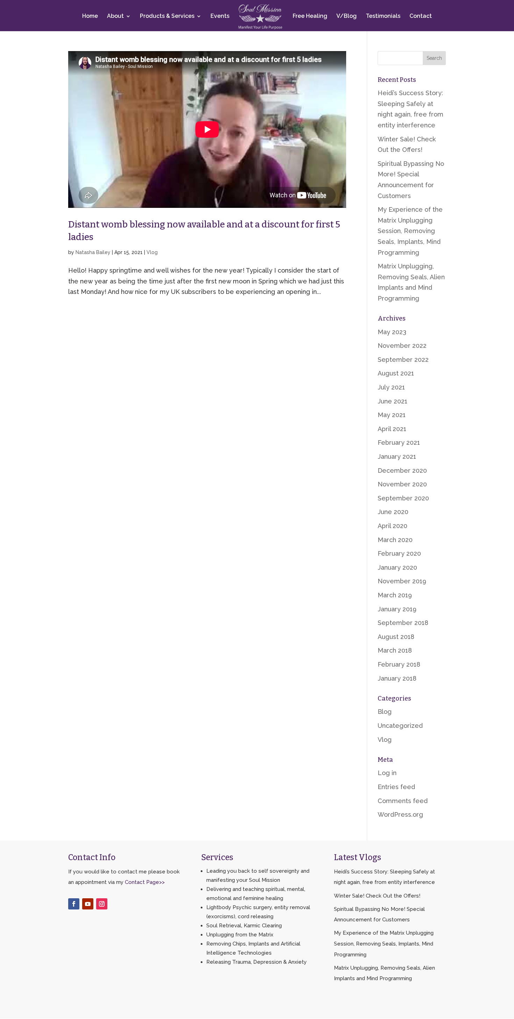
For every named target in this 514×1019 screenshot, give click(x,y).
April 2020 (392, 525)
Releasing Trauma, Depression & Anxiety (256, 962)
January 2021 (397, 456)
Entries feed (396, 786)
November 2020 (402, 484)
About (115, 16)
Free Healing (310, 16)
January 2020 (397, 567)
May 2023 (392, 332)
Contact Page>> (145, 882)
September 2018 (403, 622)
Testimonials (383, 16)
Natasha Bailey (93, 252)
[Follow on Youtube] (87, 903)
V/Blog (346, 16)
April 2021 (392, 429)
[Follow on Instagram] (101, 903)
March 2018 (395, 650)
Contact (420, 16)
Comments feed (403, 800)
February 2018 (399, 664)
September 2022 (403, 359)
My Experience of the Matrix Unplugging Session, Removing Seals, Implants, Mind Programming (410, 231)
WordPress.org (400, 814)
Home (90, 16)
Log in (387, 772)
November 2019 (402, 581)
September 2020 (403, 498)
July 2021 (391, 387)
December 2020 (402, 470)
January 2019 (397, 609)
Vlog (152, 252)
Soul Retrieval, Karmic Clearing (244, 925)
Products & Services (167, 16)
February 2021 (399, 442)
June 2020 (393, 511)
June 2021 (392, 401)
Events (219, 16)
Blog (385, 711)
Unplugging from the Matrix (239, 935)
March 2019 (395, 595)
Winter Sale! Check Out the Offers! (377, 896)
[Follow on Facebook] (73, 903)
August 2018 (396, 636)
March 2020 (395, 539)
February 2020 (399, 553)
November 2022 (402, 345)
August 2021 (396, 373)
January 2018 (397, 678)
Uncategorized (400, 725)
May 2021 (392, 415)
